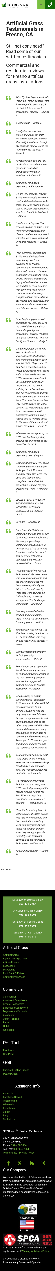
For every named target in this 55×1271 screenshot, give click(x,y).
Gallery (6, 1111)
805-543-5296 (27, 925)
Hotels (6, 1026)
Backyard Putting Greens (16, 1070)
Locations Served (12, 1097)
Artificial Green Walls (14, 977)
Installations (9, 1108)
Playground (9, 969)
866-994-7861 (21, 1149)
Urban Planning (11, 1018)
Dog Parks (8, 1054)
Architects (8, 1015)
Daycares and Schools (15, 1011)
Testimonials (10, 1100)
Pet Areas (8, 1050)
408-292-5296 (27, 914)
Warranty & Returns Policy (35, 1251)
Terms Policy (10, 1152)
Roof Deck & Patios (13, 973)
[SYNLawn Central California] (15, 4)
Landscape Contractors (15, 1007)
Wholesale (8, 1029)
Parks (6, 1022)
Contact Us (9, 1119)
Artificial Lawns (11, 962)
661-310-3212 (27, 936)
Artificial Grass (11, 954)
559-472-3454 (27, 903)
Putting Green (10, 1073)
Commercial (9, 996)
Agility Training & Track (15, 958)
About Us (8, 1093)
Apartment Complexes (15, 1000)
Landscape (9, 965)
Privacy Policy (26, 1152)
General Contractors (13, 1004)
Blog (5, 1115)
